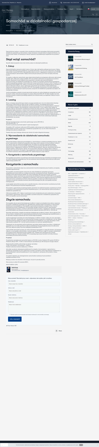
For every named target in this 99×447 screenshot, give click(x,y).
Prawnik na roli (79, 140)
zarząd (69, 234)
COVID (79, 115)
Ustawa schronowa (76, 227)
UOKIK (69, 227)
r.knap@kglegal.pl (25, 270)
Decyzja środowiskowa (73, 183)
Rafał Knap (15, 267)
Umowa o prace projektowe (74, 223)
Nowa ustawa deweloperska (74, 199)
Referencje (79, 144)
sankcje (74, 217)
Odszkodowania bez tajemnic (79, 133)
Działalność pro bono (79, 119)
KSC (80, 187)
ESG (81, 183)
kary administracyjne (73, 187)
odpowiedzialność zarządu (74, 207)
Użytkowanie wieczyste (73, 232)
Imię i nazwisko (12, 281)
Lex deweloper (71, 191)
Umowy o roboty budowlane (74, 225)
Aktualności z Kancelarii (79, 108)
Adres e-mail (11, 288)
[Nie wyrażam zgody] (97, 445)
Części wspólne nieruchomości (75, 181)
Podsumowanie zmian (73, 213)
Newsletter (54, 2)
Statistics (79, 217)
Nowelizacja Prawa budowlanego (75, 201)
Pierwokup (84, 207)
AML (69, 173)
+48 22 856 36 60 (74, 2)
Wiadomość (11, 302)
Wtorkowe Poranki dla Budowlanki (79, 161)
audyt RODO (74, 173)
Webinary (79, 154)
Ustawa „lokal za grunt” (73, 230)
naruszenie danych (72, 197)
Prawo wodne (85, 215)
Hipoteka (77, 185)
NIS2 (79, 197)
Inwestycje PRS (84, 185)
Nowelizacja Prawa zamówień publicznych (77, 203)
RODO (79, 147)
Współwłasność (83, 232)
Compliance (79, 112)
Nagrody (79, 126)
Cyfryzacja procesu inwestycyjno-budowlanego (76, 178)
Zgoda (81, 444)
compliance (81, 173)
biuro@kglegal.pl (91, 2)
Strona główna (9, 30)
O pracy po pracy (79, 129)
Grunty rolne (71, 185)
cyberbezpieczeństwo (73, 175)
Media (79, 122)
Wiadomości (79, 158)
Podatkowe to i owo (23, 45)
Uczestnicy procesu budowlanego (76, 221)
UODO (84, 225)
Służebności (70, 219)
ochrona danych (71, 205)
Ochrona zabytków (81, 205)
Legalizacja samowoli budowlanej (76, 189)
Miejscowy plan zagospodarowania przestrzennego (76, 194)
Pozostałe (82, 213)
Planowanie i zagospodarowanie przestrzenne (75, 210)
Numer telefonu (12, 295)
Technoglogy (79, 151)
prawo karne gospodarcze (74, 215)
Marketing (78, 191)
